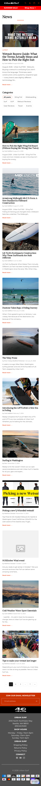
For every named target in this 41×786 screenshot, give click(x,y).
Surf (5, 101)
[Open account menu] (30, 3)
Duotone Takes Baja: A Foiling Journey (19, 307)
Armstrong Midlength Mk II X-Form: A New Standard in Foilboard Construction (19, 200)
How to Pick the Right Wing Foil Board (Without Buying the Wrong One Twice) (20, 147)
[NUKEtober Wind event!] (20, 544)
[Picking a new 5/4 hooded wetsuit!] (20, 494)
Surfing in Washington (12, 460)
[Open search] (25, 3)
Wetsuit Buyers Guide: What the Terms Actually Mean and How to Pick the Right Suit (20, 56)
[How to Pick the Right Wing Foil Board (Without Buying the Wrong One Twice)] (20, 129)
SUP (12, 101)
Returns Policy (20, 748)
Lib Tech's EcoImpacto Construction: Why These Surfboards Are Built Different (19, 255)
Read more (7, 85)
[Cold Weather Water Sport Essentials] (20, 594)
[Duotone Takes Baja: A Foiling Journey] (20, 291)
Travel (20, 106)
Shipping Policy (20, 745)
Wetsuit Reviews (24, 101)
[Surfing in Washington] (20, 444)
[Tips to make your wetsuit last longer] (20, 644)
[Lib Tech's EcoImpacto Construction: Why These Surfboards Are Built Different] (20, 236)
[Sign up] (36, 701)
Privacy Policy (20, 751)
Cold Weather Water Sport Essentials (19, 610)
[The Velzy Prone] (20, 341)
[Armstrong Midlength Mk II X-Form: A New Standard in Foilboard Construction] (20, 181)
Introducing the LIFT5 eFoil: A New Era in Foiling (20, 409)
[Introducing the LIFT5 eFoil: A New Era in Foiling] (20, 391)
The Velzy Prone (9, 357)
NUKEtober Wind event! (13, 560)
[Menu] (38, 3)
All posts (7, 97)
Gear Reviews (9, 106)
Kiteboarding (31, 97)
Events (29, 106)
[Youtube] (20, 758)
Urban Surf (24, 770)
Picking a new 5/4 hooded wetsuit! (18, 510)
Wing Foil (18, 97)
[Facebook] (17, 758)
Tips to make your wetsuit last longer (19, 660)
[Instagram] (24, 758)
